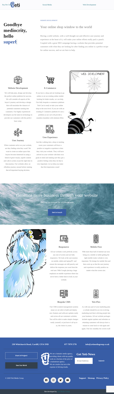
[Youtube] (67, 380)
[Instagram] (53, 380)
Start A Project (21, 355)
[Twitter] (60, 380)
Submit (101, 361)
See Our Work (21, 365)
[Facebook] (46, 380)
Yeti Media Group (63, 391)
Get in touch (57, 212)
